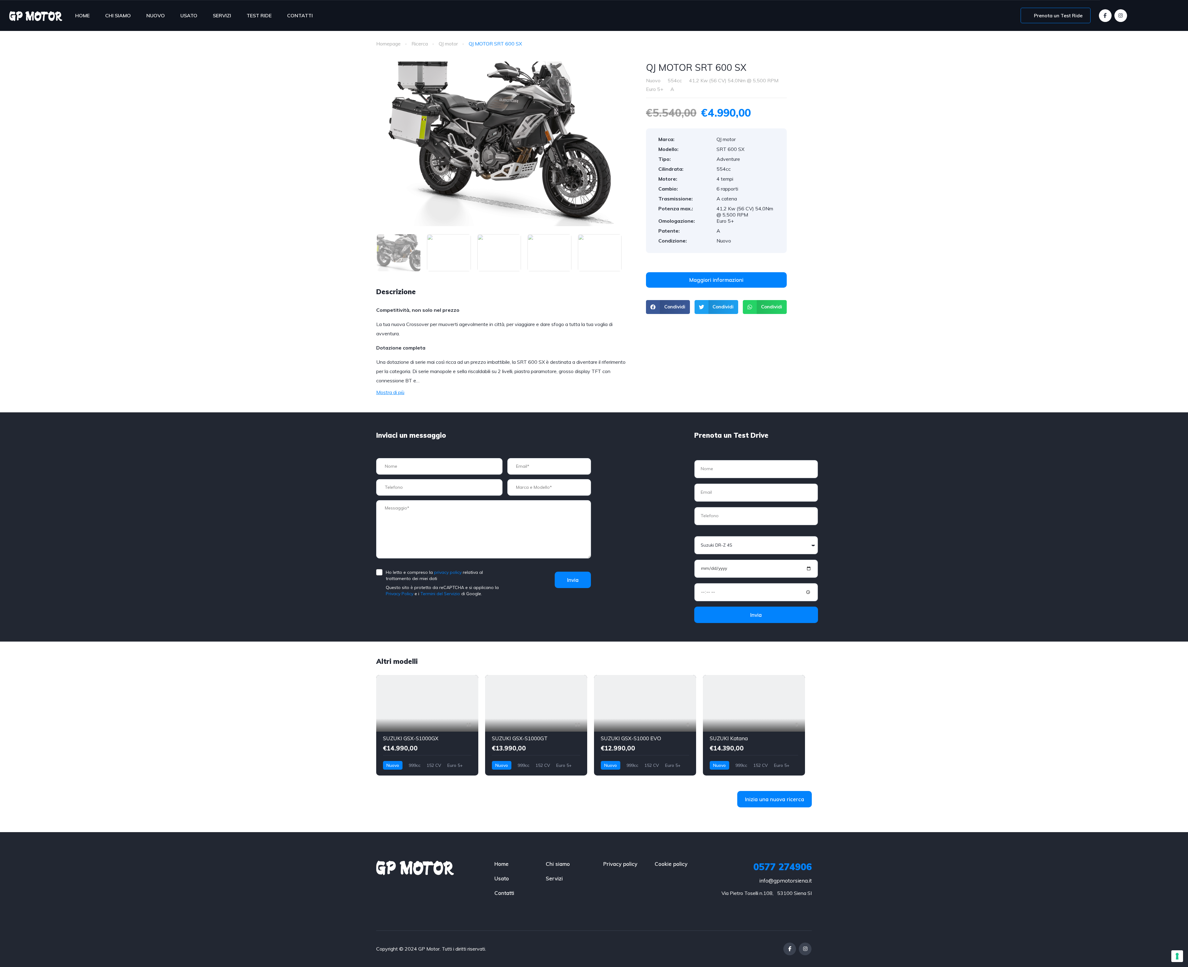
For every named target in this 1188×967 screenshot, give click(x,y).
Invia (573, 580)
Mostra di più (390, 392)
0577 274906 (782, 867)
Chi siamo (558, 864)
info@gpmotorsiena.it (785, 880)
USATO (188, 15)
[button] (668, 307)
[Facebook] (1105, 15)
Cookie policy (671, 864)
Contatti (504, 893)
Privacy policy (620, 864)
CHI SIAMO (118, 15)
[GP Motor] (35, 15)
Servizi (554, 878)
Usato (501, 878)
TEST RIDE (259, 15)
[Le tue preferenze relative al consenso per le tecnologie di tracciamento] (1177, 956)
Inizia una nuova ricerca (774, 799)
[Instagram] (1120, 15)
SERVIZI (222, 15)
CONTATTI (300, 15)
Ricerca (419, 44)
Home (501, 864)
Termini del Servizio (440, 593)
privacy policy (448, 572)
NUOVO (155, 15)
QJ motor (448, 44)
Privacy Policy (399, 593)
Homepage (388, 44)
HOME (82, 15)
